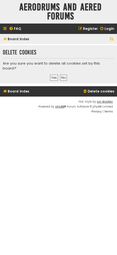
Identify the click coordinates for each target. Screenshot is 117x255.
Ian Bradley (105, 102)
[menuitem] (15, 29)
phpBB (59, 107)
